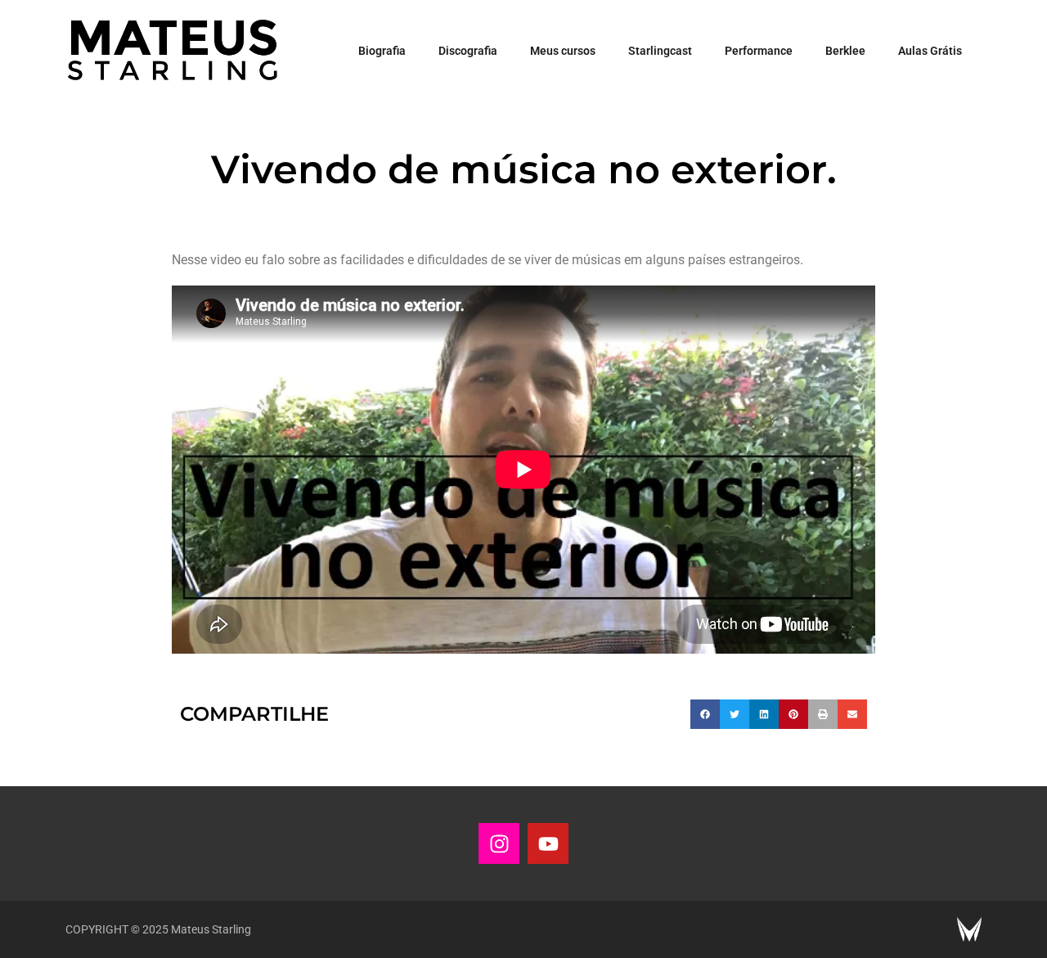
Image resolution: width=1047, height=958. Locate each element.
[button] (705, 714)
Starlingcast (660, 50)
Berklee (845, 50)
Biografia (382, 50)
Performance (759, 50)
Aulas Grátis (930, 50)
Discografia (467, 50)
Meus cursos (562, 50)
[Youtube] (548, 843)
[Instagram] (499, 843)
